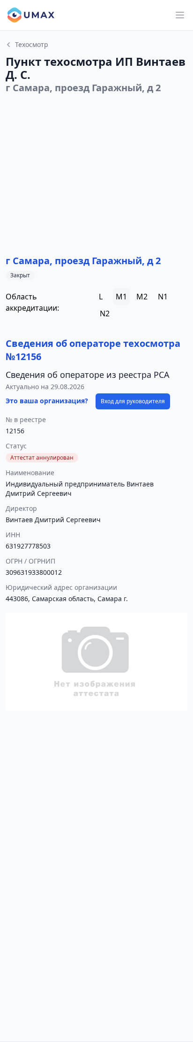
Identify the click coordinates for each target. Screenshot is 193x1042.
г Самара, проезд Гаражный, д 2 (83, 260)
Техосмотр (31, 44)
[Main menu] (180, 15)
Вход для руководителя (133, 401)
